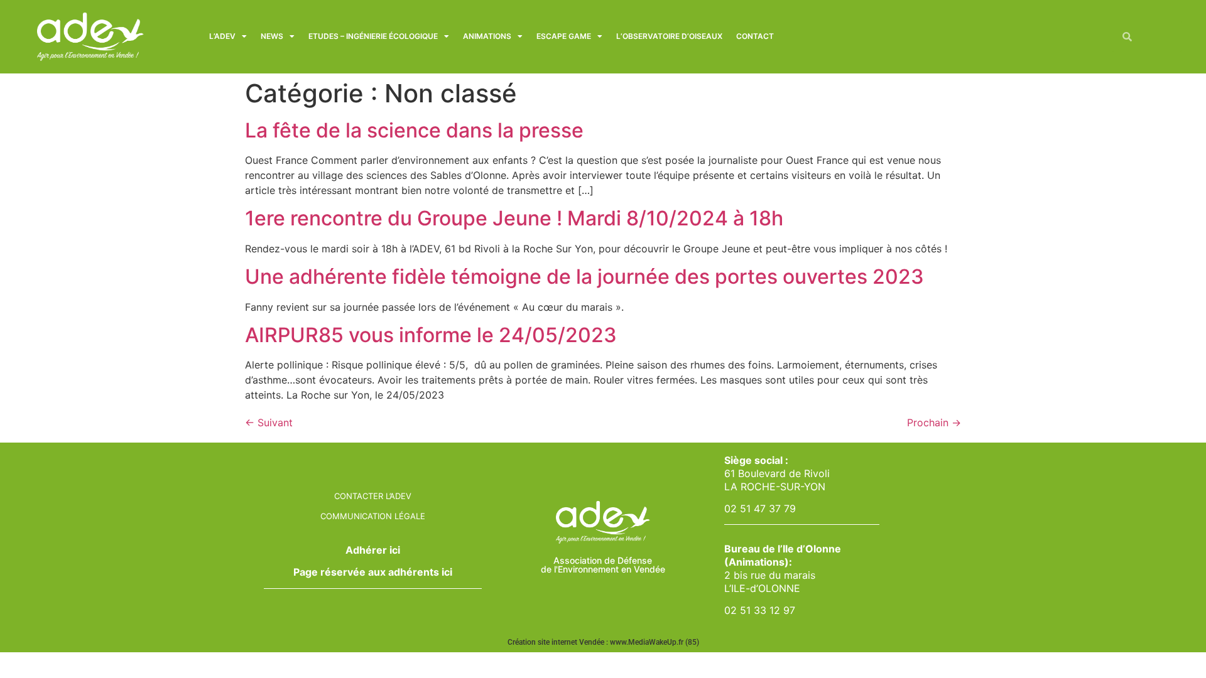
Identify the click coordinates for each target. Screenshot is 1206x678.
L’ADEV (222, 36)
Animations (487, 36)
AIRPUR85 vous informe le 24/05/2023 (431, 335)
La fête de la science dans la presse (414, 130)
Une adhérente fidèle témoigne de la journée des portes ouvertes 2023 (584, 276)
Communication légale (372, 516)
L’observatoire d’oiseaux (669, 36)
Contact (755, 36)
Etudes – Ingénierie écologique (373, 36)
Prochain (934, 422)
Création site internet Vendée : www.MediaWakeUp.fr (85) (603, 642)
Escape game (563, 36)
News (272, 36)
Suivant (269, 422)
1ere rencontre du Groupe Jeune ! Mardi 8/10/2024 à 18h (514, 218)
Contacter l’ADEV (372, 496)
